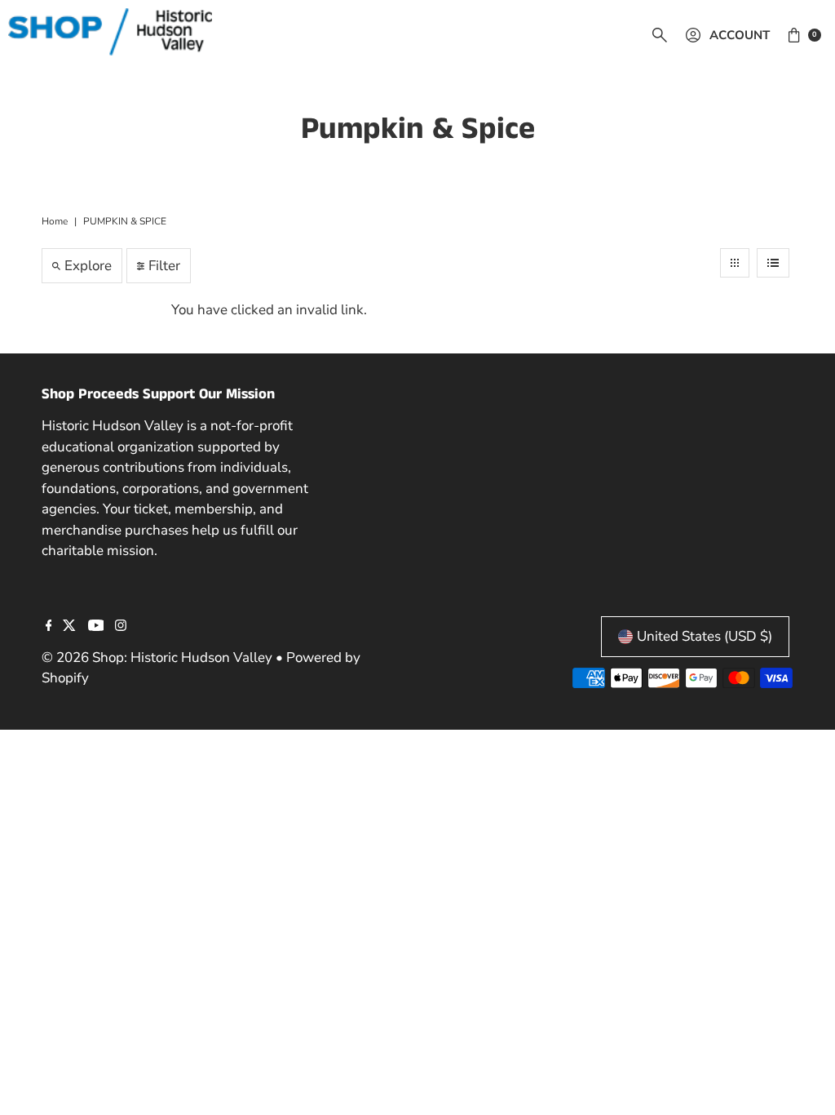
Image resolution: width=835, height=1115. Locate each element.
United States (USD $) (704, 636)
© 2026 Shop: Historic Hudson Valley (157, 657)
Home (55, 221)
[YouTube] (96, 627)
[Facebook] (49, 627)
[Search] (659, 35)
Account (739, 35)
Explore (88, 265)
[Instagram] (120, 627)
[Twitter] (69, 627)
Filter (164, 265)
